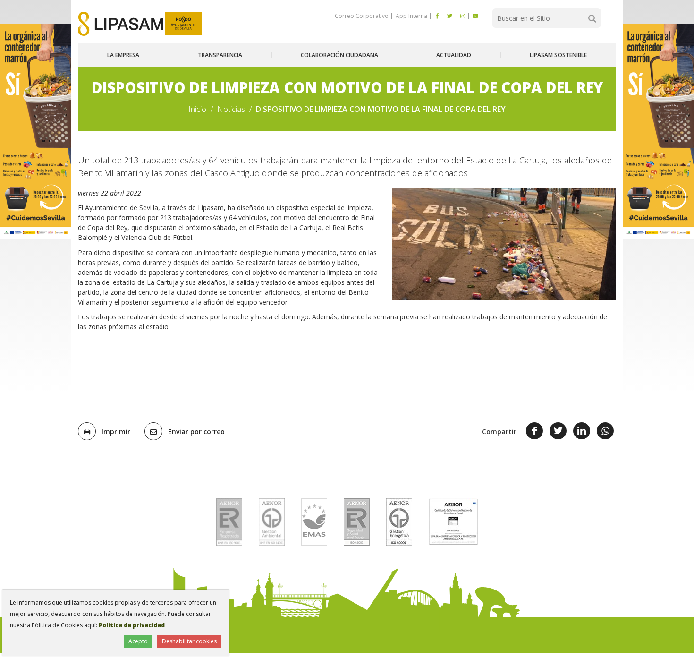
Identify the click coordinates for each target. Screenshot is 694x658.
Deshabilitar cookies (189, 641)
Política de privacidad (132, 625)
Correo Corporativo (362, 16)
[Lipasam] (120, 24)
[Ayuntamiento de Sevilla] (183, 24)
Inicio (197, 109)
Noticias (231, 109)
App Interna (410, 16)
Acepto (138, 641)
